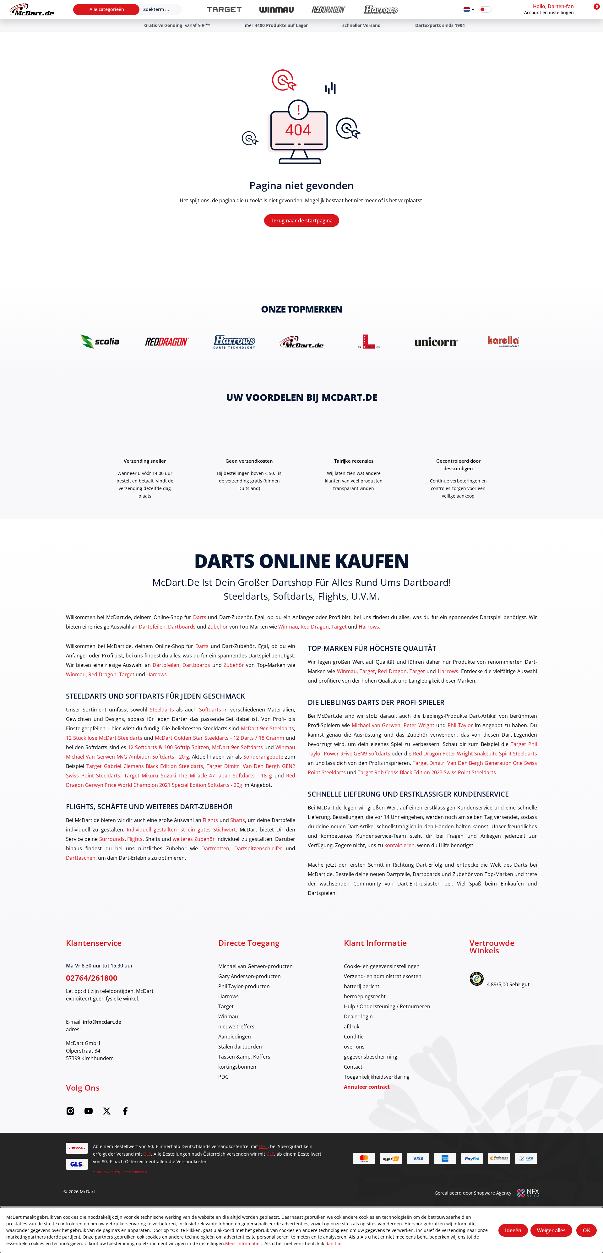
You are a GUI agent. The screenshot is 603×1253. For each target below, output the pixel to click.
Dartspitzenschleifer (258, 848)
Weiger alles (551, 1230)
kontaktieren (399, 845)
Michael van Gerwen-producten (255, 966)
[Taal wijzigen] (469, 9)
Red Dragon (315, 626)
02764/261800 (91, 977)
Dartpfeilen (152, 626)
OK (586, 1230)
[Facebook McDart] (125, 1113)
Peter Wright (419, 725)
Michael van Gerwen (376, 725)
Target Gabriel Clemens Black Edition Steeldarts (144, 766)
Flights (210, 820)
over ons (354, 1046)
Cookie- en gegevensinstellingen (382, 966)
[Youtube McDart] (88, 1113)
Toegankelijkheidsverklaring (377, 1076)
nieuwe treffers (236, 1026)
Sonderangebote (263, 756)
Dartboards (182, 626)
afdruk (351, 1026)
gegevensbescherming (370, 1056)
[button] (555, 9)
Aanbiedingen (234, 1036)
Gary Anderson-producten (249, 976)
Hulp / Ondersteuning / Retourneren (387, 1006)
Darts (199, 617)
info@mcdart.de (102, 1021)
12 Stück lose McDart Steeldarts (104, 737)
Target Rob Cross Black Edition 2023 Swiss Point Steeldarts (427, 772)
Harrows (369, 626)
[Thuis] (31, 9)
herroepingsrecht (365, 996)
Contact (353, 1066)
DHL (263, 1146)
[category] (224, 9)
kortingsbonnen (237, 1066)
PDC (223, 1076)
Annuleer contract (367, 1086)
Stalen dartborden (240, 1046)
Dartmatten (215, 848)
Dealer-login (358, 1016)
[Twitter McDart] (106, 1113)
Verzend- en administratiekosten (382, 976)
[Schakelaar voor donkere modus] (485, 9)
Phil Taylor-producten (244, 986)
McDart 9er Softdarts (237, 747)
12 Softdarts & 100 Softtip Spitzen (168, 747)
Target (339, 626)
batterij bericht (361, 986)
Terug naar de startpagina (302, 220)
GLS (147, 1154)
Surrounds (112, 839)
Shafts (237, 820)
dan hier (334, 1243)
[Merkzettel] (500, 9)
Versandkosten (134, 1171)
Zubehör (218, 626)
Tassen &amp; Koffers (244, 1056)
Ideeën (513, 1230)
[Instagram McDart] (70, 1113)
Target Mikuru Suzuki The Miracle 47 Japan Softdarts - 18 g (198, 775)
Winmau (288, 626)
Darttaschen (80, 857)
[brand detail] (99, 342)
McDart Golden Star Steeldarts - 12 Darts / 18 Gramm (219, 737)
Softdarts (210, 709)
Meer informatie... (244, 1243)
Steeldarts (162, 709)
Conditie (354, 1036)
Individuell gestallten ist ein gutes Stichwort (181, 829)
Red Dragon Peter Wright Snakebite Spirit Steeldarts (475, 753)
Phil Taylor (460, 725)
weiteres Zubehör (194, 839)
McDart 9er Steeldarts (267, 728)
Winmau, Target (356, 671)
